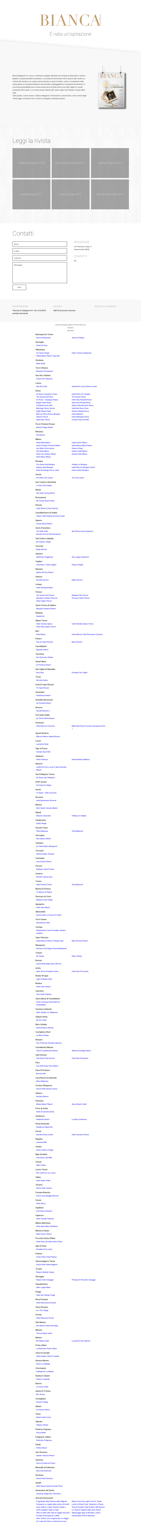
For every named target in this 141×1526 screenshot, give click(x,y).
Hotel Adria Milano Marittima (47, 1226)
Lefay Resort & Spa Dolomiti (47, 508)
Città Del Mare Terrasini (45, 854)
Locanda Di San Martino (81, 1340)
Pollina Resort (41, 1447)
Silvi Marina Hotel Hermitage (47, 1325)
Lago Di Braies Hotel (44, 979)
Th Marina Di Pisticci (44, 892)
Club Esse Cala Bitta (44, 1157)
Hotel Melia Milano (43, 442)
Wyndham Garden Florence (46, 598)
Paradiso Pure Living (44, 1249)
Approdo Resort (42, 649)
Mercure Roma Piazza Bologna (48, 414)
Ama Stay (40, 672)
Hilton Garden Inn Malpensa (47, 1012)
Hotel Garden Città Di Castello (47, 1356)
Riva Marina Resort (43, 838)
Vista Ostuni (40, 1203)
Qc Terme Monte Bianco (45, 718)
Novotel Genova (42, 580)
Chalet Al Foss (41, 345)
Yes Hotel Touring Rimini (45, 493)
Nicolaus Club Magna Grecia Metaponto (51, 948)
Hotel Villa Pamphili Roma (82, 399)
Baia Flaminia (77, 642)
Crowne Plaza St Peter (80, 419)
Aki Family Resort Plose (45, 500)
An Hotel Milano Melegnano (46, 846)
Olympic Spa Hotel (43, 751)
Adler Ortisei (41, 1165)
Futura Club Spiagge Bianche (47, 1195)
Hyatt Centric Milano (79, 442)
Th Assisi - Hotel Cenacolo (46, 792)
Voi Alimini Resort (43, 1409)
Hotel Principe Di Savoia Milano (48, 445)
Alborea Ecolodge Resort (81, 1050)
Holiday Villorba (42, 1425)
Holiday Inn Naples (79, 815)
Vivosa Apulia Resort (44, 523)
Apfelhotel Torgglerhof (44, 557)
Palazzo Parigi (77, 448)
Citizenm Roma (42, 416)
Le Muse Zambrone (79, 1119)
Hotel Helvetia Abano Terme (82, 623)
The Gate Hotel (42, 531)
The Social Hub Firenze (45, 595)
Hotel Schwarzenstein (44, 587)
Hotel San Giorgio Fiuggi (45, 1295)
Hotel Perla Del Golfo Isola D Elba (49, 1241)
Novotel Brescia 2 (43, 710)
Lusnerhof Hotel (42, 744)
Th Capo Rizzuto (42, 687)
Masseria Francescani (44, 371)
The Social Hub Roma (44, 396)
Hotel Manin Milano (43, 456)
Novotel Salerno (42, 1096)
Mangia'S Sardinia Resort (46, 608)
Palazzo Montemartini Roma (82, 405)
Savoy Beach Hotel (79, 1104)
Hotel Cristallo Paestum (45, 1218)
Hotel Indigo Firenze (44, 601)
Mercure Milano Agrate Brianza (48, 736)
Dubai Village (41, 823)
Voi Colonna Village (43, 785)
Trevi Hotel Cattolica (44, 994)
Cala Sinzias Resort (43, 861)
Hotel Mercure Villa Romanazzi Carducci (87, 634)
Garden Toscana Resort (45, 1455)
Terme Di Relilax (78, 337)
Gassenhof (40, 616)
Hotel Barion (41, 634)
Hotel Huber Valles (43, 1180)
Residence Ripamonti (44, 1127)
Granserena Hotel (43, 922)
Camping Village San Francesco (48, 1493)
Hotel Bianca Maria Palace (82, 445)
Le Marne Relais (42, 1035)
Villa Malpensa (77, 831)
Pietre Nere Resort (43, 986)
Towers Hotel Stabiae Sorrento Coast (50, 516)
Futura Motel (41, 1432)
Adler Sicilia (40, 363)
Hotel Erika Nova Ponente (46, 1302)
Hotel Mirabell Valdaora (81, 759)
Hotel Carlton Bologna (80, 470)
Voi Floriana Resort (43, 664)
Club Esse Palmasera (80, 1058)
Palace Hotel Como (43, 1417)
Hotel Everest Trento (44, 884)
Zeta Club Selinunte (43, 1470)
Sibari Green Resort (44, 1234)
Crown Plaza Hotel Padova (46, 1257)
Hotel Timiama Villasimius (82, 353)
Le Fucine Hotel (42, 1386)
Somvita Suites (42, 680)
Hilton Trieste (77, 956)
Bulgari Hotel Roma (43, 402)
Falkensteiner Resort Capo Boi (48, 355)
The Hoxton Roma (79, 396)
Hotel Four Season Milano (46, 454)
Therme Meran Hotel (44, 1333)
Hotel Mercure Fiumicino (45, 726)
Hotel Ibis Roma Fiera (80, 408)
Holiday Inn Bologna (79, 464)
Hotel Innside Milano (79, 451)
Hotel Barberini (77, 414)
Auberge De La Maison (45, 1371)
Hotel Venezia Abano (44, 623)
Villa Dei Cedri (41, 386)
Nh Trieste (40, 956)
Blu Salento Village (43, 541)
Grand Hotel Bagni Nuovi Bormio (48, 963)
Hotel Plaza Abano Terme (46, 626)
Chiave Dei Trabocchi (44, 378)
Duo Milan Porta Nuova (45, 448)
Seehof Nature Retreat (44, 1027)
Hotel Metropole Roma (80, 416)
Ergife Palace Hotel (43, 411)
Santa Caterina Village (44, 1150)
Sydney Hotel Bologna (44, 467)
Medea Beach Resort (44, 1104)
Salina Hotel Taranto (44, 1188)
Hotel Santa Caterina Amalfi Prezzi (49, 1486)
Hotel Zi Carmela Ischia (45, 1111)
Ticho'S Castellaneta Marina (47, 1050)
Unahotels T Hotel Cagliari (46, 564)
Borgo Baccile (41, 549)
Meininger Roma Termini (45, 408)
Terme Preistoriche (43, 337)
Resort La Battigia (43, 1363)
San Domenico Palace (44, 657)
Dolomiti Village (42, 1402)
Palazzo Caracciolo (43, 815)
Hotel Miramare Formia (45, 1318)
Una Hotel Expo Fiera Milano (47, 1065)
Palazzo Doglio (77, 564)
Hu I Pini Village (42, 1310)
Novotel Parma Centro (44, 1134)
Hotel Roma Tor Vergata (81, 394)
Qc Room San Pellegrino (45, 777)
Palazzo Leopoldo (43, 1379)
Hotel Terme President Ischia (47, 971)
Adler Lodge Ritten (43, 1287)
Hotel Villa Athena (43, 907)
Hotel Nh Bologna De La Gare (47, 470)
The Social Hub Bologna (45, 464)
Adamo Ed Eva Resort (44, 572)
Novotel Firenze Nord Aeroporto (48, 534)
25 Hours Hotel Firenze (80, 598)
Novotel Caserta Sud (44, 876)
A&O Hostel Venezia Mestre (47, 808)
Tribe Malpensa (42, 831)
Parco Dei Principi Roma (81, 402)
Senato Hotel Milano (79, 454)
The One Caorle (78, 477)
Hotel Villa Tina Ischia (80, 971)
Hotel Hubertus (42, 759)
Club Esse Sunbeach (44, 1211)
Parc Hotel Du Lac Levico (46, 1172)
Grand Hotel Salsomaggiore (46, 1264)
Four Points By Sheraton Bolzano (49, 1043)
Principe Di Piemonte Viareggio (84, 1279)
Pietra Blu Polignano (44, 1440)
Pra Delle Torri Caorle (44, 477)
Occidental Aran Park (44, 405)
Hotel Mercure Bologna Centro (83, 467)
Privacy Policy (70, 330)
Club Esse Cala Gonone (45, 1058)
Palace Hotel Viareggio (45, 1279)
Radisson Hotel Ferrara (45, 869)
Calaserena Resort (43, 695)
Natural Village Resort (44, 427)
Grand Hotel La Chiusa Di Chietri (48, 915)
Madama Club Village (44, 899)
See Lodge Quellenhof (80, 557)
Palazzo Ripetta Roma (80, 411)
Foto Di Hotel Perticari (44, 642)
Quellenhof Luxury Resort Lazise (84, 386)
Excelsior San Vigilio (79, 672)
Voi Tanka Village (42, 353)
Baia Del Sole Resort (80, 940)
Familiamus (40, 435)
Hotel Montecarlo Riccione (46, 800)
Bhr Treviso (40, 1394)
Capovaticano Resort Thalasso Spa (49, 940)
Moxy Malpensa (42, 1081)
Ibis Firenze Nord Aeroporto (82, 531)
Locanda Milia (41, 1142)
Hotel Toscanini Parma (80, 1134)
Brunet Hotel (41, 1073)
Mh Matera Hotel (42, 1340)
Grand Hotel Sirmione (44, 1478)
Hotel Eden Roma (43, 419)
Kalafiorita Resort (42, 1119)
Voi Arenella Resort (43, 703)
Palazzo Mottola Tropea (45, 1272)
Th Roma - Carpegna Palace (47, 399)
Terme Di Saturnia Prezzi (45, 1463)
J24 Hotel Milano (42, 451)
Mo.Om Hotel (41, 1020)
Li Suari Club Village (44, 485)
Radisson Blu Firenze (80, 595)
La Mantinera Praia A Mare (46, 1348)
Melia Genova (77, 580)
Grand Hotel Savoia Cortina (46, 1088)
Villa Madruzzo (77, 884)
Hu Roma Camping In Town (46, 394)
